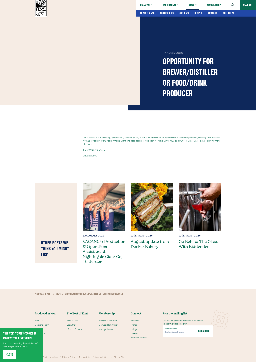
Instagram (135, 329)
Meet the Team (42, 325)
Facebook (135, 321)
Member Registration (108, 325)
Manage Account (107, 329)
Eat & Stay (71, 325)
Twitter (134, 325)
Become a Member (108, 321)
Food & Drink (72, 321)
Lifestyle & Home (75, 329)
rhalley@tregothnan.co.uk (94, 150)
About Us (39, 321)
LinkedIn (134, 333)
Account (248, 5)
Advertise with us (139, 338)
